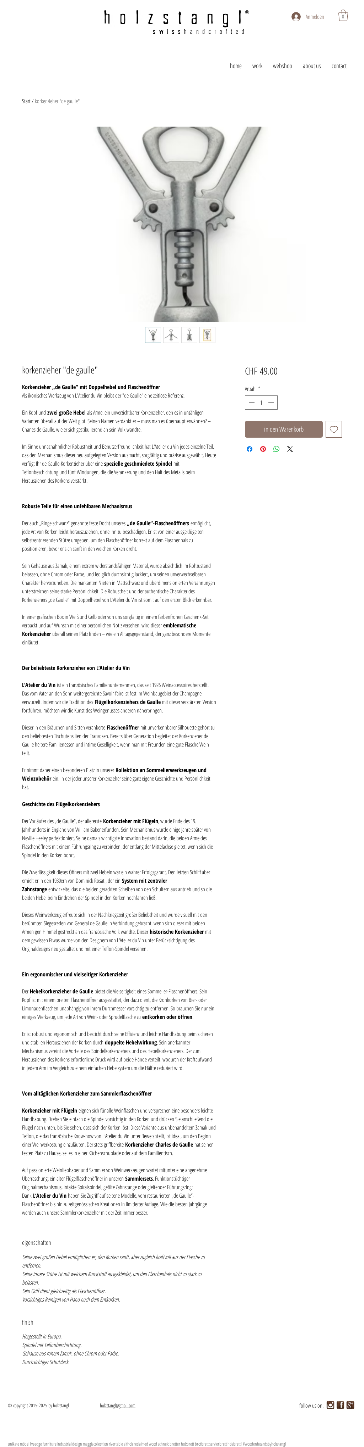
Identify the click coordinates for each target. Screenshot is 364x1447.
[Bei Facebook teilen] (249, 449)
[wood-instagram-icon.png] (330, 1405)
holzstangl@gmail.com (117, 1405)
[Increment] (272, 402)
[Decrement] (251, 402)
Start (26, 101)
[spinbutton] (261, 402)
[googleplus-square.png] (350, 1405)
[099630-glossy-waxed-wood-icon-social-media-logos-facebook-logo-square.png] (340, 1405)
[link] (343, 15)
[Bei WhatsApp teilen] (276, 449)
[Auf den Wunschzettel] (334, 429)
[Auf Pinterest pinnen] (263, 449)
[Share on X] (290, 449)
